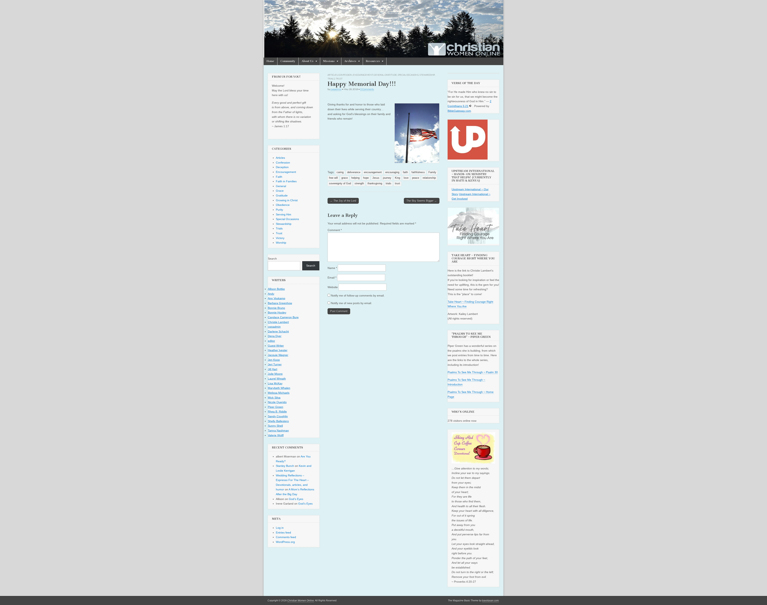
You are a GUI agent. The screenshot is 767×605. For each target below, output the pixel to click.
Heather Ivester (277, 350)
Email (332, 277)
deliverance (353, 172)
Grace (280, 190)
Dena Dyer (274, 336)
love (406, 178)
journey (387, 178)
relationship (429, 178)
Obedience (283, 204)
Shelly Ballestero (278, 421)
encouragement (373, 172)
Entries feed (283, 532)
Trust (339, 78)
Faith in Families (286, 181)
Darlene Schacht (278, 331)
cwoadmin (336, 89)
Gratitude (391, 74)
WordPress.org (285, 542)
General (379, 74)
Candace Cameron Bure (283, 317)
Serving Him (283, 214)
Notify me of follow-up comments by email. (357, 295)
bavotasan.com (490, 600)
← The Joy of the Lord (343, 200)
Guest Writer (276, 345)
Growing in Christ (287, 200)
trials (388, 183)
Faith (279, 176)
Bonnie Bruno (276, 307)
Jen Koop (274, 359)
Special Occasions (408, 74)
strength (359, 183)
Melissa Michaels (278, 392)
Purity (279, 209)
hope (366, 178)
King (397, 178)
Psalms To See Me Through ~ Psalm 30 (473, 372)
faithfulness (418, 172)
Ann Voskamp (276, 298)
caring (340, 172)
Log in (280, 527)
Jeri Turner (275, 364)
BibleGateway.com (459, 110)
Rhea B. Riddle (277, 411)
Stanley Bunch (285, 465)
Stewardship (427, 74)
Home (270, 61)
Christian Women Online (300, 600)
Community (287, 61)
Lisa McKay (275, 383)
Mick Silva (274, 397)
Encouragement (363, 74)
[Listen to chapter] (470, 106)
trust (397, 183)
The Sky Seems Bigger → (421, 200)
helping (355, 178)
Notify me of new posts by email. (351, 303)
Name (332, 268)
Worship (281, 242)
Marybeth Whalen (279, 388)
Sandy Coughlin (278, 416)
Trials (331, 78)
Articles (333, 74)
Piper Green (275, 407)
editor (271, 340)
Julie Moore (275, 373)
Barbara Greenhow (280, 303)
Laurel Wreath (277, 378)
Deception (282, 167)
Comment (335, 230)
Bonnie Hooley (277, 312)
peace (415, 178)
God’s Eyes (296, 499)
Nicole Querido (277, 402)
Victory (280, 238)
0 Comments (367, 89)
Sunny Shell (275, 425)
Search (272, 258)
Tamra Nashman (278, 430)
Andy (271, 293)
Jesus (375, 178)
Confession (345, 74)
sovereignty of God (340, 183)
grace (344, 178)
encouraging (392, 172)
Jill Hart (272, 369)
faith (405, 172)
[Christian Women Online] (383, 29)
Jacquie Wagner (278, 355)
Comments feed (286, 537)
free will (333, 178)
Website (333, 287)
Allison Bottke (276, 289)
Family (432, 172)
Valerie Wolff (276, 435)
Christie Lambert (278, 322)
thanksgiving (375, 183)
